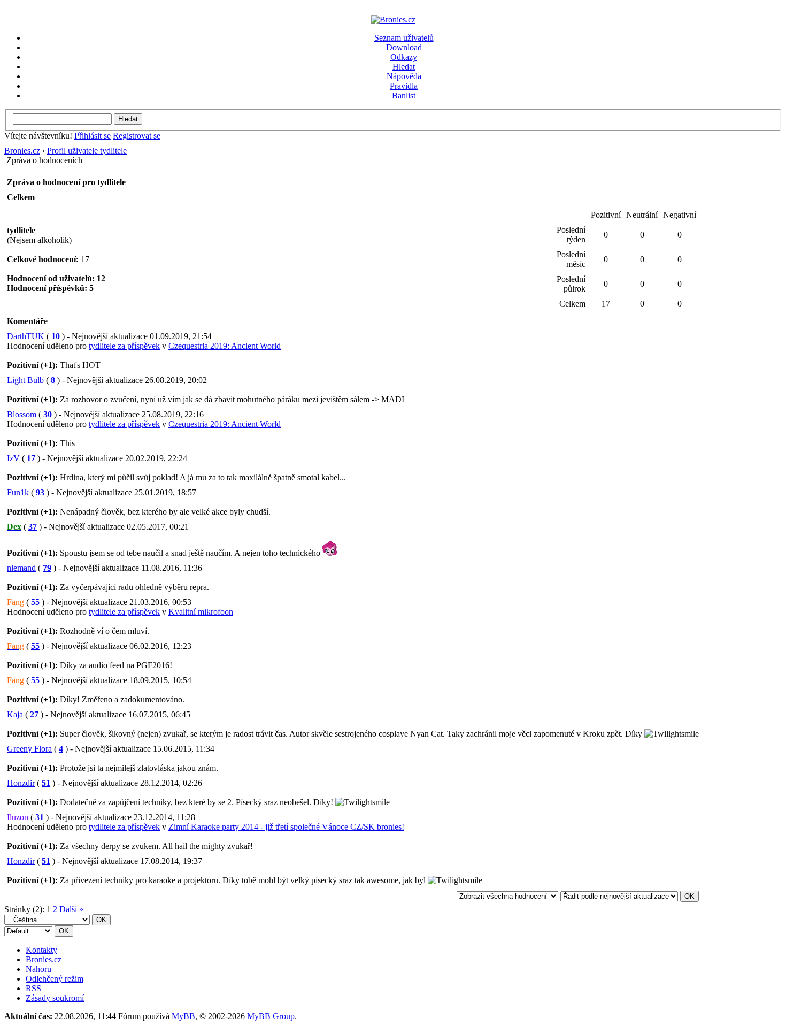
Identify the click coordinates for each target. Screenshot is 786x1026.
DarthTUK (25, 336)
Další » (71, 909)
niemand (21, 567)
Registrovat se (136, 135)
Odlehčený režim (54, 978)
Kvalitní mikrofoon (200, 611)
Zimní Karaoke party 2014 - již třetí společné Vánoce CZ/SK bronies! (286, 826)
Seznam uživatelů (404, 37)
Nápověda (404, 76)
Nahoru (38, 969)
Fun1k (18, 492)
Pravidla (404, 85)
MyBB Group (271, 1016)
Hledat (403, 66)
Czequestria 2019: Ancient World (224, 345)
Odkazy (403, 57)
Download (404, 47)
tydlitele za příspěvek (124, 345)
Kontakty (41, 949)
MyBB (183, 1016)
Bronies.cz (22, 150)
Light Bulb (25, 380)
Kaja (15, 714)
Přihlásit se (92, 135)
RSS (33, 988)
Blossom (21, 414)
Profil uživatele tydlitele (87, 150)
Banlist (403, 95)
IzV (13, 458)
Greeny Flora (29, 748)
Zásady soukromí (55, 997)
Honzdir (21, 782)
